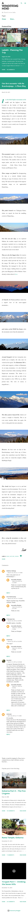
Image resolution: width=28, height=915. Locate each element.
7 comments (10, 855)
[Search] (21, 3)
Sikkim (17, 556)
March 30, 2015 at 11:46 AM (15, 598)
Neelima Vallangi (11, 571)
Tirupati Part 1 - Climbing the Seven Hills (13, 882)
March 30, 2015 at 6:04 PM (15, 621)
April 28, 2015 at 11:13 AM (14, 716)
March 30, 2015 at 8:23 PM (15, 641)
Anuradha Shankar (16, 579)
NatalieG (9, 660)
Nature (12, 556)
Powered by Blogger (14, 910)
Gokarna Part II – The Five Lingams (14, 792)
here (16, 274)
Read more (23, 811)
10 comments (11, 811)
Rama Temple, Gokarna (12, 837)
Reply (8, 593)
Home (4, 19)
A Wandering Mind (10, 5)
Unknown (9, 714)
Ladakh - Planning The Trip (12, 51)
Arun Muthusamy (11, 596)
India (7, 556)
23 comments (11, 901)
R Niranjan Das (11, 619)
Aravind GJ (9, 639)
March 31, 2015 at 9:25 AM (15, 662)
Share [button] (3, 69)
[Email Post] (21, 556)
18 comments (11, 69)
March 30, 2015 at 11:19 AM (15, 572)
